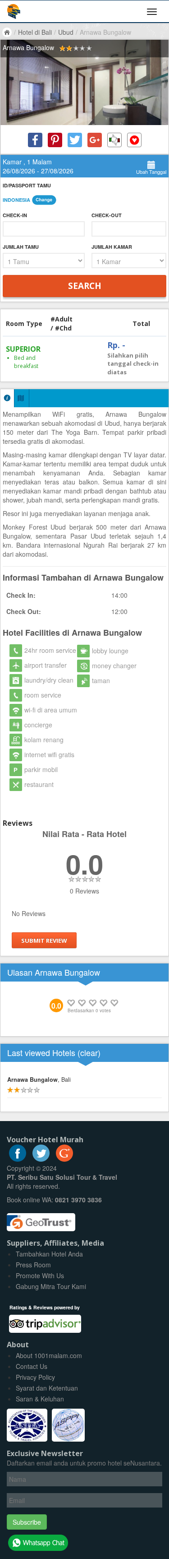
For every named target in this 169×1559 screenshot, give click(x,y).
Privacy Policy (35, 1377)
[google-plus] (64, 1158)
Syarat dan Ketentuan (47, 1387)
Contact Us (31, 1366)
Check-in (15, 215)
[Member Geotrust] (41, 1219)
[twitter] (41, 1158)
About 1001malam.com (49, 1355)
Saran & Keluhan (40, 1398)
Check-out (106, 215)
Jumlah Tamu (21, 246)
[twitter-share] (75, 140)
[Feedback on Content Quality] (114, 140)
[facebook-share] (35, 140)
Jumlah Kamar (111, 246)
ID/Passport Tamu (27, 185)
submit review (44, 940)
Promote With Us (40, 1275)
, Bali (39, 1079)
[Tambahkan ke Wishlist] (134, 140)
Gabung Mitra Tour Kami (51, 1286)
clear (89, 1052)
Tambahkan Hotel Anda (49, 1253)
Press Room (33, 1264)
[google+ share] (95, 140)
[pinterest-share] (55, 140)
